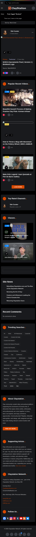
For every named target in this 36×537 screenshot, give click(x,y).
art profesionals (18, 333)
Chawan (6, 354)
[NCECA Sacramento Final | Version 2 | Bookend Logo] (18, 46)
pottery (5, 372)
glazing (12, 361)
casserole (27, 333)
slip (24, 372)
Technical (12, 59)
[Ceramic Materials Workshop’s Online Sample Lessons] (18, 231)
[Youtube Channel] (21, 518)
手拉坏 (5, 386)
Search (31, 270)
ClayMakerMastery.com (10, 488)
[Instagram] (11, 518)
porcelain (21, 368)
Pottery (5, 59)
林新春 (11, 386)
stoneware (6, 375)
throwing (20, 379)
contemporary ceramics (10, 358)
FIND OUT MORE (10, 428)
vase (5, 382)
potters (29, 368)
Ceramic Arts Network (9, 340)
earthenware (22, 358)
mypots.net (6, 368)
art (4, 333)
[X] (7, 518)
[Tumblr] (17, 518)
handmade (29, 361)
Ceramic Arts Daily (15, 337)
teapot (13, 379)
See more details (21, 466)
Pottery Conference (15, 372)
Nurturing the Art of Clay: (14, 292)
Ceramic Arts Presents (9, 347)
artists (9, 333)
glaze (5, 361)
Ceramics (23, 351)
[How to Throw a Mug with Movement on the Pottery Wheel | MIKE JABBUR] (18, 130)
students (14, 375)
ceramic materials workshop (11, 351)
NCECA (14, 368)
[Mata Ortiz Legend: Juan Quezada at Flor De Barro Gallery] (18, 162)
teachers (6, 379)
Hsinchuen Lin (7, 365)
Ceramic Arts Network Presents (11, 344)
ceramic (6, 337)
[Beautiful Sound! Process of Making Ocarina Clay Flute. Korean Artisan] (18, 97)
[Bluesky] (27, 518)
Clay (12, 354)
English (30, 358)
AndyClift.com (7, 498)
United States (28, 379)
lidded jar (16, 365)
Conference (19, 354)
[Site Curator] (5, 32)
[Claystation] (17, 8)
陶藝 (17, 386)
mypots (24, 365)
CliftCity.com (6, 503)
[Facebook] (4, 518)
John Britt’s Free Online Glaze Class (16, 257)
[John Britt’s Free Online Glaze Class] (18, 251)
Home (2, 14)
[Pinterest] (14, 518)
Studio (21, 375)
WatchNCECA (12, 382)
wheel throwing (23, 382)
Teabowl (28, 375)
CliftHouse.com (7, 501)
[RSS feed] (24, 518)
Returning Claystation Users (15, 300)
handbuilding (20, 361)
